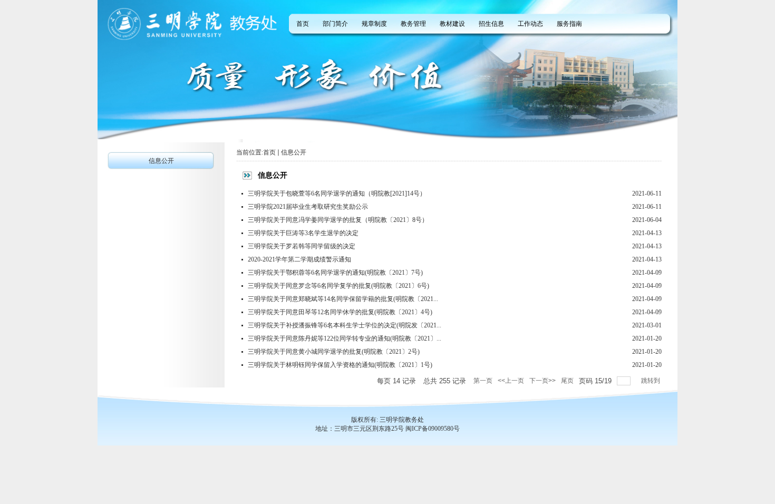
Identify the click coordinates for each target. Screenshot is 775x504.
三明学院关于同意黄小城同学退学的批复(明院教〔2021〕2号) (334, 351)
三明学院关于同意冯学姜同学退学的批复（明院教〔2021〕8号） (338, 220)
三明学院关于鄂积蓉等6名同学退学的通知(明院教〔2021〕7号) (335, 272)
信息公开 (293, 152)
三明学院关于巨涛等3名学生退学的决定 (303, 233)
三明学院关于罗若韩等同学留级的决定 (301, 246)
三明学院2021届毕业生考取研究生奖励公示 (308, 206)
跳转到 (651, 380)
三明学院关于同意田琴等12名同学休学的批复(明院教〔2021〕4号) (340, 312)
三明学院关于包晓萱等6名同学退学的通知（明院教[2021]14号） (337, 193)
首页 (269, 152)
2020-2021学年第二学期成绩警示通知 (299, 259)
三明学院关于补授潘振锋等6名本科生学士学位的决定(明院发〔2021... (344, 325)
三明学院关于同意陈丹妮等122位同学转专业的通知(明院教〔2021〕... (344, 338)
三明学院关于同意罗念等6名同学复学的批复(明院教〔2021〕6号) (338, 285)
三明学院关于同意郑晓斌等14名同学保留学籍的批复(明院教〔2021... (343, 299)
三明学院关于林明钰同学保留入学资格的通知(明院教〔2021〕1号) (340, 365)
